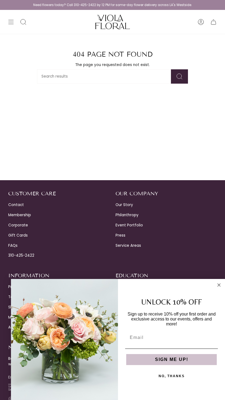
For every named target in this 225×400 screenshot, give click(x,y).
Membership (19, 215)
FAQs (13, 245)
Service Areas (128, 245)
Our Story (124, 204)
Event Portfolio (129, 225)
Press (120, 235)
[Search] (179, 76)
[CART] (213, 21)
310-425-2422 (21, 255)
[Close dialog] (219, 285)
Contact (16, 204)
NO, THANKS (172, 376)
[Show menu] (10, 21)
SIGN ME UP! (171, 359)
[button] (23, 21)
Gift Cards (18, 235)
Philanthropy (127, 215)
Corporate (18, 225)
